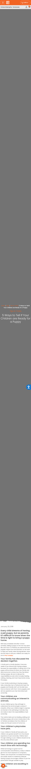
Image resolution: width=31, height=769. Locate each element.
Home (3, 306)
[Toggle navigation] (3, 2)
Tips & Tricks (14, 306)
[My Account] (26, 7)
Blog (7, 306)
